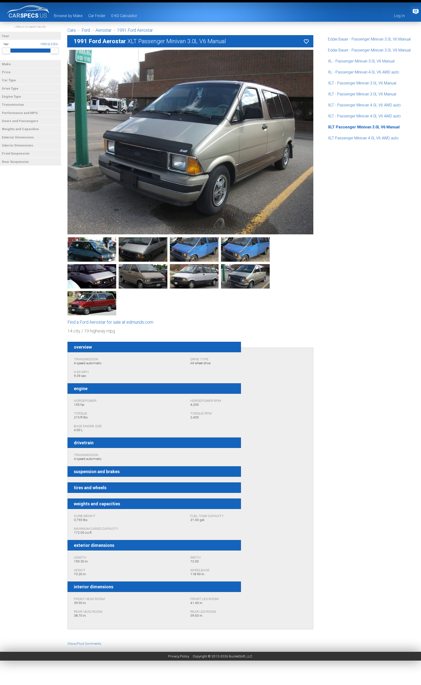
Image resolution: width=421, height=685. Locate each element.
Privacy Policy (178, 656)
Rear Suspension (15, 162)
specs (28, 15)
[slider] (6, 50)
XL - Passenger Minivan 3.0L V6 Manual (361, 61)
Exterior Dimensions (18, 137)
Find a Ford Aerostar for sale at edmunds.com (110, 322)
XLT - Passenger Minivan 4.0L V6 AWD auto (364, 105)
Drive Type (10, 88)
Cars (71, 30)
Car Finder (96, 15)
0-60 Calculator (124, 15)
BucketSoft (237, 656)
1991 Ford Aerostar (135, 30)
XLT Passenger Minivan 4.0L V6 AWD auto (363, 138)
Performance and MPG (20, 113)
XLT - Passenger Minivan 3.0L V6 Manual (362, 83)
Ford (86, 30)
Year (5, 36)
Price (6, 72)
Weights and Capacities (20, 129)
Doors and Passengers (20, 121)
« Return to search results (30, 27)
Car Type (9, 80)
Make (6, 64)
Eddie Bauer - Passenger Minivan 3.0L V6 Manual (369, 39)
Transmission (13, 104)
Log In (399, 15)
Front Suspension (15, 153)
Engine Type (11, 96)
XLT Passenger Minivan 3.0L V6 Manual (364, 127)
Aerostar (103, 30)
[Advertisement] (210, 674)
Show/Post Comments (84, 643)
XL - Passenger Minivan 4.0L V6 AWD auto (363, 72)
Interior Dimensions (17, 145)
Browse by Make (68, 15)
